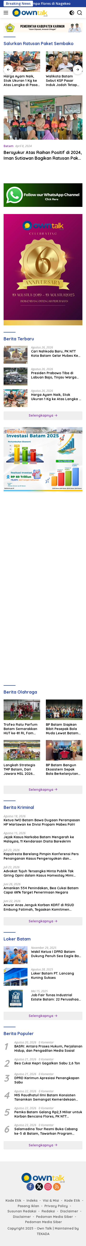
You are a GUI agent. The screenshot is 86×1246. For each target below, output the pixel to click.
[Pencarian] (79, 13)
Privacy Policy (56, 1206)
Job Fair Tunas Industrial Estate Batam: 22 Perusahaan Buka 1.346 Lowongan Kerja (56, 997)
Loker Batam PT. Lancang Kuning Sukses (52, 975)
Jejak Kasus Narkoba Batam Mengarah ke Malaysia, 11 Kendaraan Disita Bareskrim (39, 839)
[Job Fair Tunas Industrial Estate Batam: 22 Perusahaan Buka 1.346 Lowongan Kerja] (15, 998)
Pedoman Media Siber (54, 1217)
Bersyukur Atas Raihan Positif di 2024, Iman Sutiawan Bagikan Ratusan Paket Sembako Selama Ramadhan (43, 158)
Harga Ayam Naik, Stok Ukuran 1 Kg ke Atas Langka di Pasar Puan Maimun (21, 80)
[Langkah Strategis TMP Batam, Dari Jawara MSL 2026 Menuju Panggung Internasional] (22, 750)
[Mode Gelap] (72, 13)
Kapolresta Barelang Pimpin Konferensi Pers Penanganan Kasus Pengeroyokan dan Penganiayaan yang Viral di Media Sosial (41, 856)
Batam (8, 146)
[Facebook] (30, 1187)
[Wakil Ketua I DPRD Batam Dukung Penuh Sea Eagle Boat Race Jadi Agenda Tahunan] (15, 955)
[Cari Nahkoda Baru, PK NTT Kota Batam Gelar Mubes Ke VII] (15, 355)
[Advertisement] (43, 543)
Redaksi (48, 1211)
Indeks (32, 1200)
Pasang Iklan (28, 1206)
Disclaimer (69, 1211)
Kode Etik (13, 1200)
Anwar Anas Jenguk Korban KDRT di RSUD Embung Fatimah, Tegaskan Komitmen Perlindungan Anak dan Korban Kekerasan (39, 907)
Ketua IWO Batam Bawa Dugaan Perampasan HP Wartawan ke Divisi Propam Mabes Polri (42, 822)
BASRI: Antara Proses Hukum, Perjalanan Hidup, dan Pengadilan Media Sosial (48, 1048)
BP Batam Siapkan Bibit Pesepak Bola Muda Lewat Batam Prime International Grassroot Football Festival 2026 (62, 728)
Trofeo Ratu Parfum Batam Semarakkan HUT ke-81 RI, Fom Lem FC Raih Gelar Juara (21, 728)
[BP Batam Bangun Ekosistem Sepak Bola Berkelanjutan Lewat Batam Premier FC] (64, 750)
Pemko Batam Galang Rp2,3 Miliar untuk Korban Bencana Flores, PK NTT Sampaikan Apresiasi (48, 1114)
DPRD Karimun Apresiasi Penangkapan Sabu (46, 1080)
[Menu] (7, 13)
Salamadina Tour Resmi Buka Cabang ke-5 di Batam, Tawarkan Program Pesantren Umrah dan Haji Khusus (46, 1131)
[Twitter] (39, 1187)
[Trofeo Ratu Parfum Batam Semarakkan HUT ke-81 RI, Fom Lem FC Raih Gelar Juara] (22, 710)
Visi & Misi (51, 1200)
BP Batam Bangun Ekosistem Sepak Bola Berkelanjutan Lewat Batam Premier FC (62, 769)
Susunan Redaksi (21, 1211)
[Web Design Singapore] (43, 269)
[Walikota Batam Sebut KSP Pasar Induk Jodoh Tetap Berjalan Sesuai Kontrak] (64, 61)
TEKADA (43, 1234)
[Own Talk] (29, 13)
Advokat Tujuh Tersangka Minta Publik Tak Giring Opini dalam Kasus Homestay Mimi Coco (39, 873)
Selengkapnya (41, 415)
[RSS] (57, 1187)
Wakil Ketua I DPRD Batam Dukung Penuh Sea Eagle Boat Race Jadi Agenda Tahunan (56, 954)
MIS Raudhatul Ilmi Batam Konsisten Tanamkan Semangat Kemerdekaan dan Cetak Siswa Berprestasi (45, 1097)
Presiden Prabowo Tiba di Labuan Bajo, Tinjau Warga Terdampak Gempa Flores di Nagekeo (54, 375)
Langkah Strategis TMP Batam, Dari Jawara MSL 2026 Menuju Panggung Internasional (19, 769)
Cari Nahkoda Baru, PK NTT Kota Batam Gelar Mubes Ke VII (54, 353)
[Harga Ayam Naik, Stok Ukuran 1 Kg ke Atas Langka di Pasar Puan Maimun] (22, 61)
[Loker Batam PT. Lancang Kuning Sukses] (15, 977)
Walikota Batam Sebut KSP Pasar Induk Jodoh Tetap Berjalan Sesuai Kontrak (61, 80)
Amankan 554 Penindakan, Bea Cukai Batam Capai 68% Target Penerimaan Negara (41, 890)
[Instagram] (48, 1187)
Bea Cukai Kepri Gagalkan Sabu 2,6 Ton (47, 1063)
